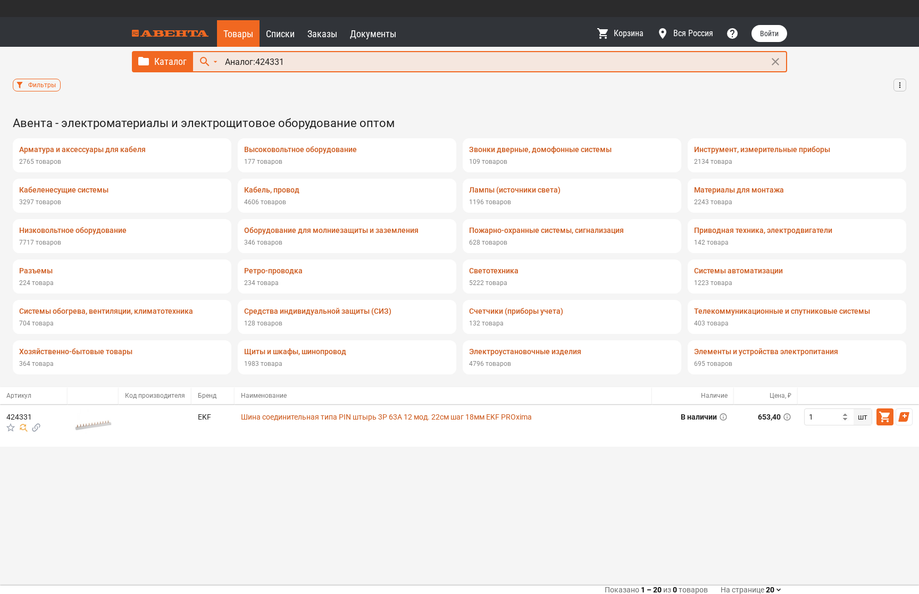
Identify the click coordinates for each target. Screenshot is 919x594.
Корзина (629, 33)
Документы (373, 33)
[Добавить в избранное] (10, 427)
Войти (769, 33)
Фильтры (42, 85)
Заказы (322, 33)
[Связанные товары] (36, 427)
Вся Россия (693, 33)
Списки (280, 33)
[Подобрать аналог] (23, 427)
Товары (238, 33)
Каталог (170, 61)
